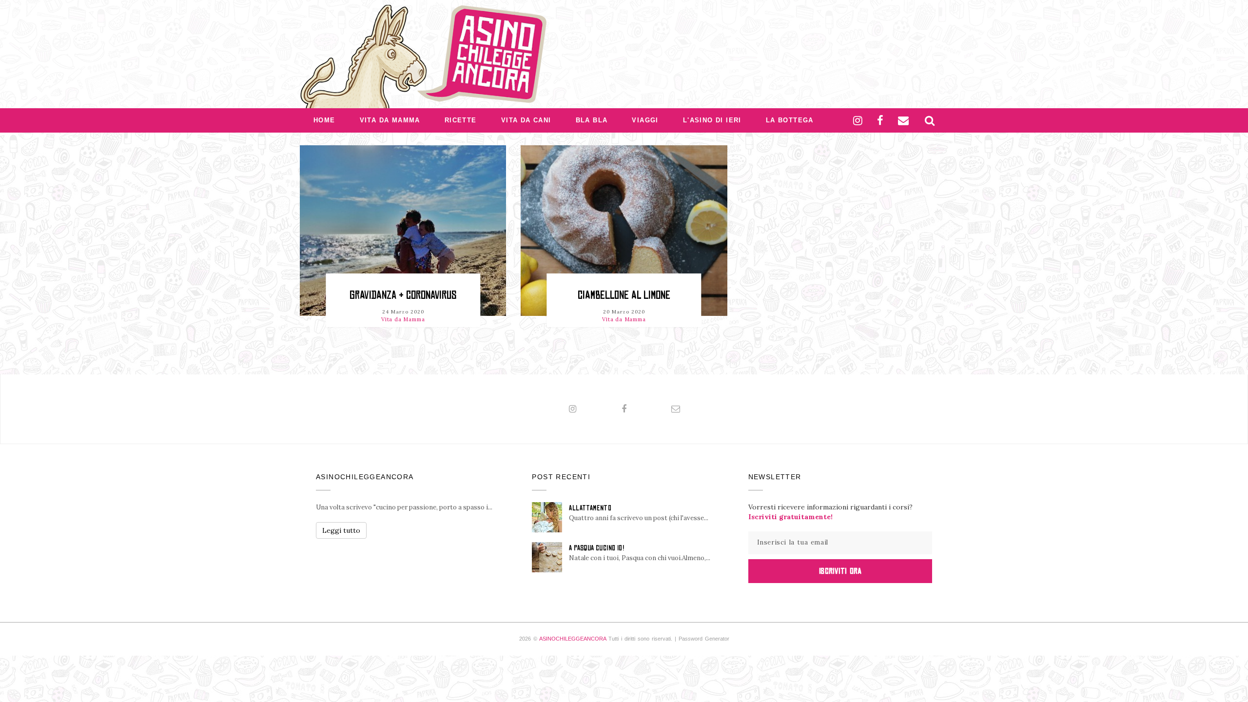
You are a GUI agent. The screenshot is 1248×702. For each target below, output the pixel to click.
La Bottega (790, 120)
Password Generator (704, 639)
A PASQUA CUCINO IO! (596, 548)
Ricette (461, 120)
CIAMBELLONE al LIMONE (624, 295)
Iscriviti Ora (840, 571)
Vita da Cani (526, 120)
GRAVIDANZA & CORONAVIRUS (403, 295)
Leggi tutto (341, 530)
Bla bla (592, 120)
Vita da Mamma (390, 120)
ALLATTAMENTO (590, 508)
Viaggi (645, 120)
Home (324, 120)
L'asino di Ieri (712, 120)
